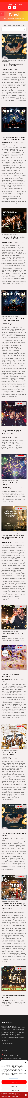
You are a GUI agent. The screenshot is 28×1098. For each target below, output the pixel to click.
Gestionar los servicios (13, 1078)
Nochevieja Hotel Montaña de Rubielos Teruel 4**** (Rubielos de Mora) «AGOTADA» (12, 432)
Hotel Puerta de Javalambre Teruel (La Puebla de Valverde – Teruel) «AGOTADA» (13, 537)
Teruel (7, 61)
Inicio (5, 18)
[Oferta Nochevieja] (14, 4)
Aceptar (14, 1082)
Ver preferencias (14, 1090)
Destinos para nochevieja (14, 18)
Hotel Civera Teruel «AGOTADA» (12, 633)
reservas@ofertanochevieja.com (12, 1058)
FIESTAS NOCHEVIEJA (7, 1043)
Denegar (14, 1086)
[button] (2, 14)
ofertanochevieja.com (9, 1037)
